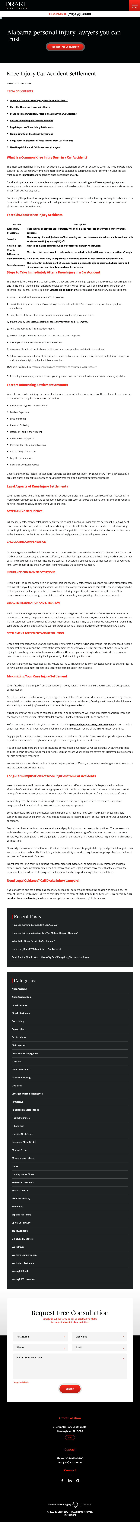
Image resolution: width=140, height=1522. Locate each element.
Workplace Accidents (23, 1263)
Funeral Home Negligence (25, 1110)
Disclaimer (69, 1515)
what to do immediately (63, 289)
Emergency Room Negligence (27, 1093)
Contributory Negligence (25, 1053)
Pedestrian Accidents (23, 1182)
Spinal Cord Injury (21, 1222)
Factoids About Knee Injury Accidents (30, 107)
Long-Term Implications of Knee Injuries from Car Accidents (41, 140)
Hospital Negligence (22, 1134)
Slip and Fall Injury (21, 1214)
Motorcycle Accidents (23, 1158)
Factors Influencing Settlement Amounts (31, 120)
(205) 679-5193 (87, 894)
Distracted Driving (21, 1077)
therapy (54, 198)
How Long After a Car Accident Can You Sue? (35, 925)
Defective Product (21, 1069)
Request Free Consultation (65, 47)
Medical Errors (19, 1150)
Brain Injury (18, 1021)
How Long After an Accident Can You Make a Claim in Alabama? (45, 933)
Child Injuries (18, 1045)
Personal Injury (20, 1190)
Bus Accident (18, 1029)
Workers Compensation (24, 1255)
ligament (27, 174)
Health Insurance (21, 1118)
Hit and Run (18, 1126)
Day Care (16, 1061)
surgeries (43, 198)
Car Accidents (19, 1037)
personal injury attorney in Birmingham (92, 724)
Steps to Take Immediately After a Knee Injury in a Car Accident (43, 113)
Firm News (17, 1102)
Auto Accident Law (22, 997)
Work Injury (18, 1247)
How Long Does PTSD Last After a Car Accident (36, 949)
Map (70, 1437)
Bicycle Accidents (21, 1013)
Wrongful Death (20, 1271)
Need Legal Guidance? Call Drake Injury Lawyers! (35, 147)
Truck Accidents (20, 1231)
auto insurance (19, 1005)
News (15, 1166)
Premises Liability (21, 1198)
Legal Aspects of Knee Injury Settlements (31, 127)
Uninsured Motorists (22, 1239)
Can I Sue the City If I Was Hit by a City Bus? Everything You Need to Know (50, 957)
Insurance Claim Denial (24, 1142)
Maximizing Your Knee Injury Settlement (31, 134)
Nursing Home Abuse (23, 1174)
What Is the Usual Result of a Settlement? (33, 941)
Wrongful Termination (23, 1279)
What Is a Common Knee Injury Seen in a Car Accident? (39, 100)
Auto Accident (19, 989)
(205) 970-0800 (79, 14)
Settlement (17, 1206)
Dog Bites (17, 1085)
